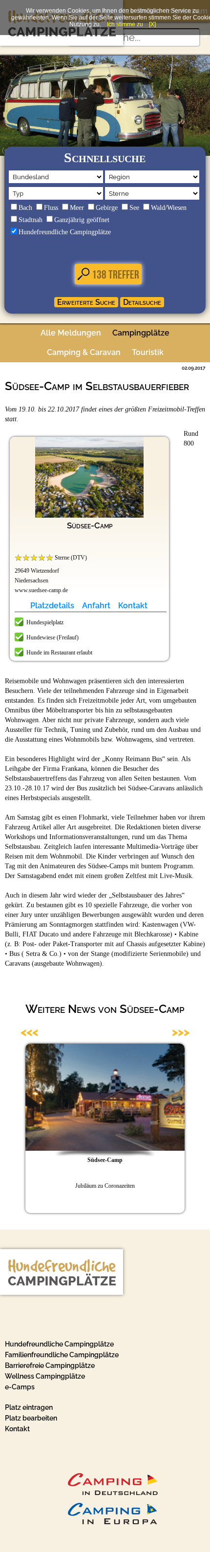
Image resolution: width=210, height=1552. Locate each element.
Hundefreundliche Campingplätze (65, 232)
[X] (152, 24)
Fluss (51, 207)
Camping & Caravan (84, 352)
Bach (25, 207)
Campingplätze (140, 332)
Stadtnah (30, 220)
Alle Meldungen (71, 332)
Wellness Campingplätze (45, 1376)
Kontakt (132, 605)
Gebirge (107, 207)
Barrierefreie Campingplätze (50, 1365)
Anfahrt (96, 605)
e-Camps (20, 1387)
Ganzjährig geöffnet (81, 220)
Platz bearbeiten (31, 1418)
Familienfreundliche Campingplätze (62, 1355)
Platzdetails (52, 605)
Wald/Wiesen (169, 207)
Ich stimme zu (125, 24)
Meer (77, 207)
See (134, 207)
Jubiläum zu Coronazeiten (105, 1185)
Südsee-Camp (89, 525)
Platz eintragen (29, 1407)
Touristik (148, 352)
